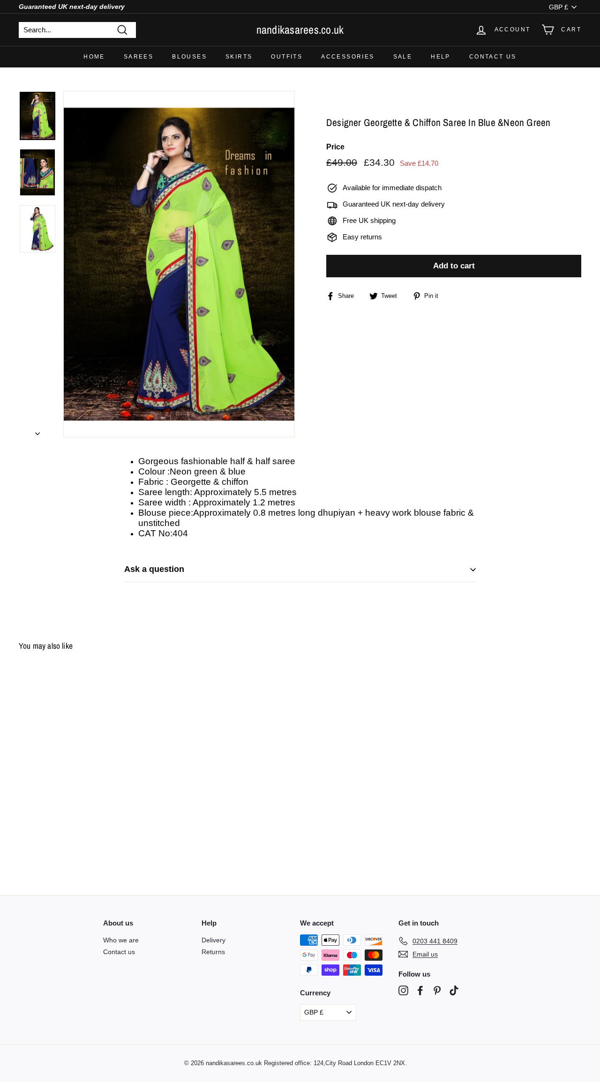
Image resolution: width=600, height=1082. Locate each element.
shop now (300, 565)
